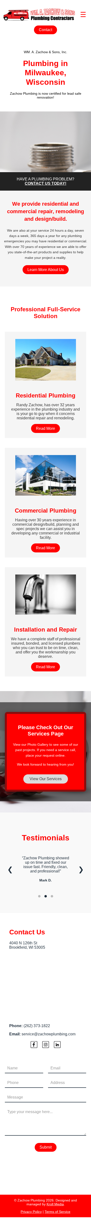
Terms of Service (57, 1212)
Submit (46, 1147)
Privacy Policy (31, 1212)
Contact (45, 30)
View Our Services (46, 779)
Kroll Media (55, 1204)
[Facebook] (34, 1045)
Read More (45, 428)
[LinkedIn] (57, 1045)
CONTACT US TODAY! (45, 183)
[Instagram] (45, 1045)
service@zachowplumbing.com (48, 1034)
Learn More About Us (45, 270)
